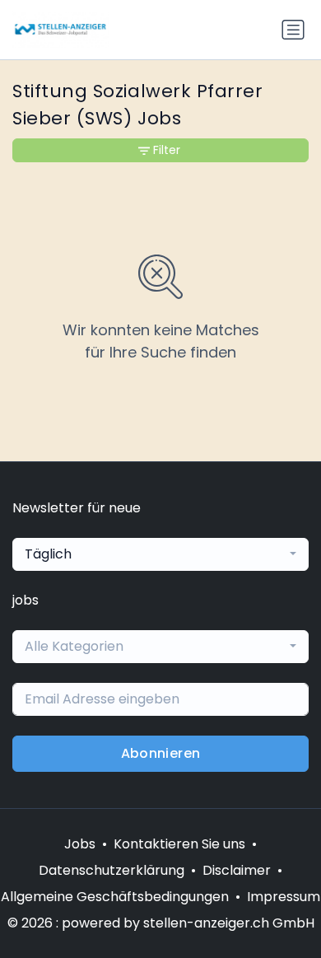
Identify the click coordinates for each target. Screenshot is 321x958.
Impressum (283, 896)
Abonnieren (161, 753)
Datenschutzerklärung (111, 870)
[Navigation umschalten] (293, 29)
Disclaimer (236, 870)
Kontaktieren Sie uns (179, 843)
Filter (166, 150)
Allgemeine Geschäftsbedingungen (115, 896)
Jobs (79, 843)
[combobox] (160, 554)
